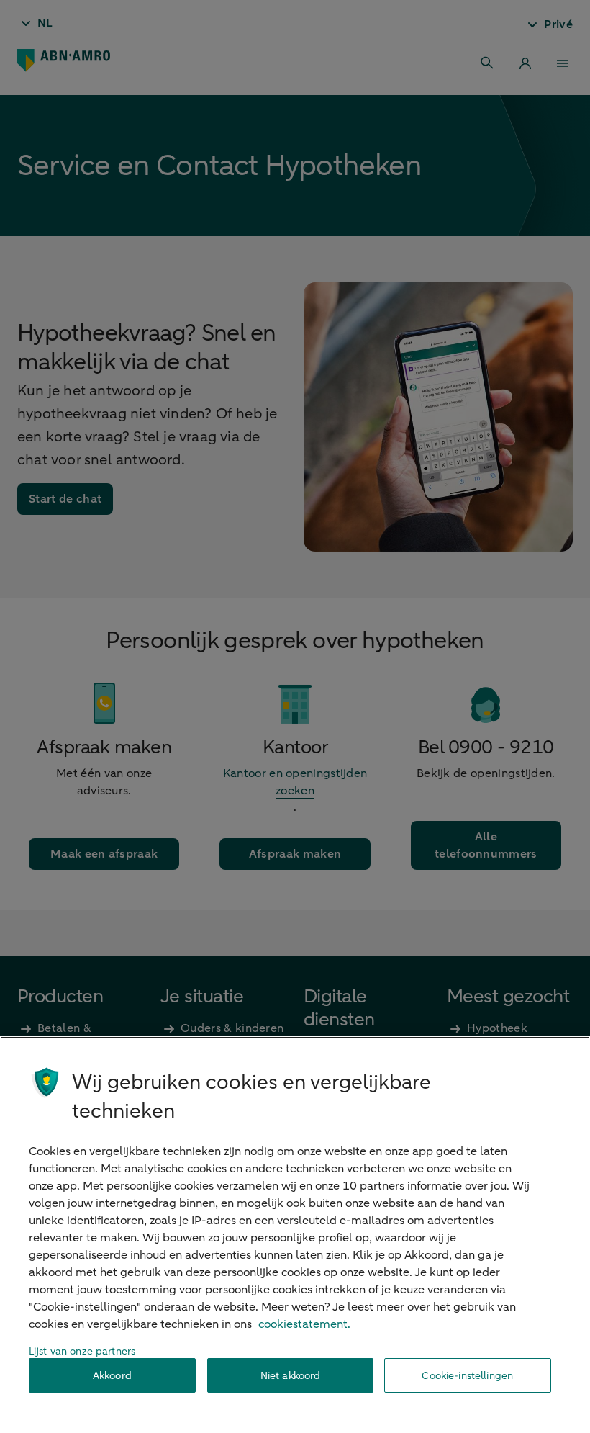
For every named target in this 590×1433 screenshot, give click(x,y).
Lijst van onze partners (82, 1351)
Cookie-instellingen (467, 1376)
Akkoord (112, 1376)
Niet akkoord (290, 1376)
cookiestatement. (304, 1324)
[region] (295, 1234)
